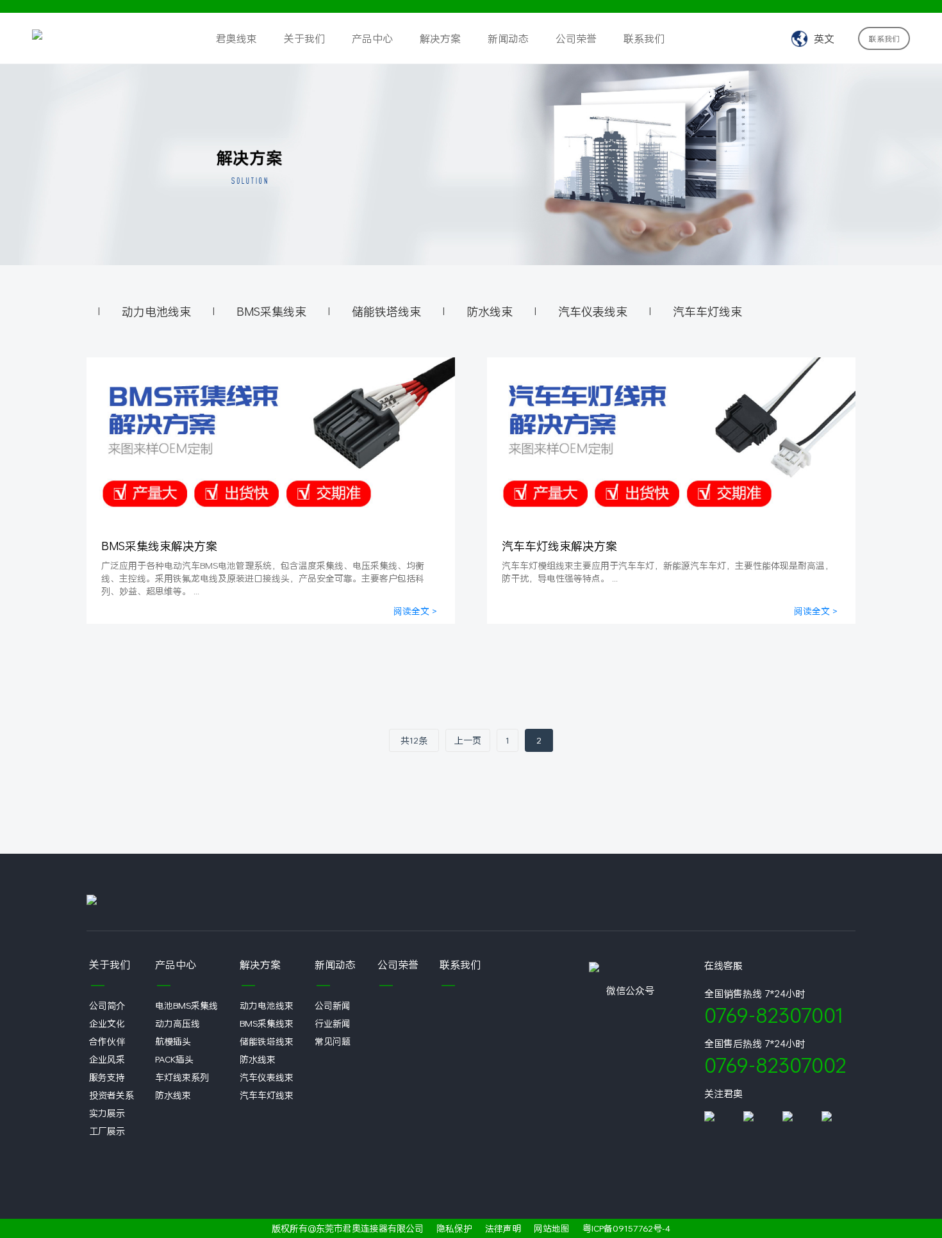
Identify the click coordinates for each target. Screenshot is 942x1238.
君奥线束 (236, 38)
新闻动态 (508, 38)
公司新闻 (333, 1005)
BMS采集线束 (271, 311)
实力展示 (107, 1113)
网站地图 (552, 1228)
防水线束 (490, 311)
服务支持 (107, 1077)
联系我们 (644, 38)
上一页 (467, 740)
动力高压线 (177, 1023)
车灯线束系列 (182, 1077)
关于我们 (304, 38)
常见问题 (333, 1041)
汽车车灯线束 (707, 311)
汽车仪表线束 (592, 311)
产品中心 (372, 38)
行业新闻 (333, 1023)
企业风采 (107, 1059)
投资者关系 (111, 1095)
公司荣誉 (576, 38)
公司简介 (107, 1005)
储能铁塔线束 (386, 311)
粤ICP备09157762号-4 (626, 1228)
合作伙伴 (107, 1041)
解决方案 (440, 38)
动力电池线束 (156, 311)
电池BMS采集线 (186, 1005)
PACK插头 (174, 1059)
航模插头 (173, 1041)
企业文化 (107, 1023)
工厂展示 (107, 1131)
